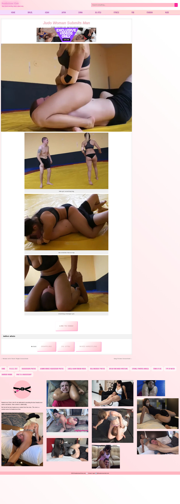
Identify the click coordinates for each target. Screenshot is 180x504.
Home (13, 12)
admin (53, 27)
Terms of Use (157, 369)
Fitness (116, 12)
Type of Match (170, 369)
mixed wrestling (77, 27)
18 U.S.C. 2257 (13, 369)
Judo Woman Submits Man (66, 23)
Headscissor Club (10, 3)
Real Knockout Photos (97, 369)
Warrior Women (7, 374)
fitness (71, 27)
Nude (167, 12)
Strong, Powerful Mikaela (140, 369)
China (80, 12)
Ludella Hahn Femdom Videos (77, 369)
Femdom (150, 12)
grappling (46, 346)
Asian (47, 12)
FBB (133, 12)
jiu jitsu (65, 346)
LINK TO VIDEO (66, 326)
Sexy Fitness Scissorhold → (123, 359)
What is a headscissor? (24, 374)
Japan (64, 12)
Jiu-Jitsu (98, 12)
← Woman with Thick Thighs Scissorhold (14, 359)
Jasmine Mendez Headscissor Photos (51, 369)
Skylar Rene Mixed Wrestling (118, 369)
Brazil (30, 12)
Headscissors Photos (29, 369)
